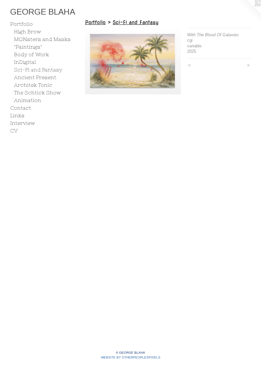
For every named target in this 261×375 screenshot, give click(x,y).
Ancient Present (35, 77)
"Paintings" (28, 47)
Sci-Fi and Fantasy (38, 69)
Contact (20, 108)
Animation (27, 100)
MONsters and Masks (42, 39)
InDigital (25, 62)
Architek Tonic (33, 85)
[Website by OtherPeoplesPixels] (248, 12)
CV (14, 130)
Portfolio (21, 24)
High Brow (27, 31)
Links (17, 115)
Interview (22, 123)
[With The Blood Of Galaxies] (133, 61)
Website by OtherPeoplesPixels (130, 357)
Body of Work (31, 54)
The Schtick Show (37, 92)
